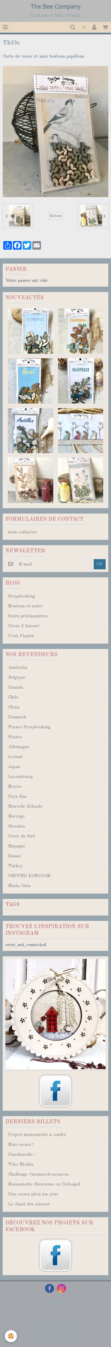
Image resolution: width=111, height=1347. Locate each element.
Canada (15, 687)
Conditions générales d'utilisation (55, 1321)
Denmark (17, 717)
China (14, 707)
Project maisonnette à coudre (37, 1134)
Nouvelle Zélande (25, 806)
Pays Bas (17, 796)
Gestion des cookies (55, 1312)
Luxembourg (20, 776)
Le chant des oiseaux (29, 1204)
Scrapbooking (21, 596)
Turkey (15, 866)
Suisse (14, 856)
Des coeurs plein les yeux (33, 1194)
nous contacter (22, 532)
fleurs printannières (27, 616)
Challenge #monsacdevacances (38, 1174)
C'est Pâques (21, 636)
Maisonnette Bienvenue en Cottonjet (44, 1184)
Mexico (15, 786)
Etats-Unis (19, 886)
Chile (13, 697)
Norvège (16, 816)
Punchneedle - (22, 1154)
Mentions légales (55, 1302)
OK (99, 564)
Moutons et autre (25, 606)
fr (84, 27)
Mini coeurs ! (20, 1144)
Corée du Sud (21, 836)
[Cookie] (11, 1336)
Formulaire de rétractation (55, 1341)
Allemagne (18, 747)
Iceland (15, 757)
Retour (55, 216)
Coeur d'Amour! (23, 626)
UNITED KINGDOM (29, 876)
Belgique (16, 677)
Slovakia (16, 826)
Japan (14, 767)
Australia (17, 667)
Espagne (16, 846)
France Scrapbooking (29, 727)
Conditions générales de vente (55, 1331)
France (15, 737)
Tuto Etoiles (21, 1164)
